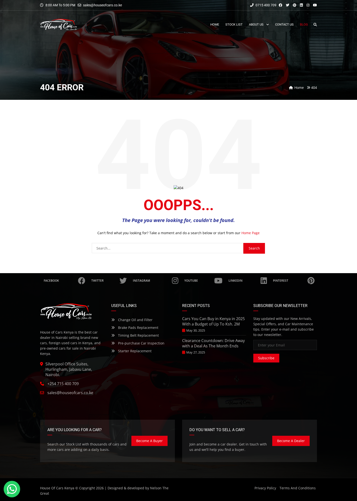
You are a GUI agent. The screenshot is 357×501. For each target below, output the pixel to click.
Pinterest (280, 280)
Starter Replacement (134, 351)
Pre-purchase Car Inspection (140, 343)
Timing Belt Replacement (138, 335)
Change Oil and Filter (135, 319)
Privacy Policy (265, 488)
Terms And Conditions (298, 488)
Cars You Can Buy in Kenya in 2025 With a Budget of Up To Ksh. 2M (213, 321)
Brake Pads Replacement (137, 327)
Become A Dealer (291, 440)
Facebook (51, 280)
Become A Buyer (149, 440)
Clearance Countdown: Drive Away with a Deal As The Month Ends (213, 343)
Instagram (141, 280)
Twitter (97, 280)
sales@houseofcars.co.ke (102, 5)
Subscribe (266, 358)
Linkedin (235, 280)
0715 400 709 (265, 5)
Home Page (250, 233)
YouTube (191, 280)
